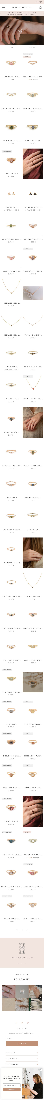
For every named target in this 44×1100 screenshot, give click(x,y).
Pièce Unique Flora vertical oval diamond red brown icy (11, 788)
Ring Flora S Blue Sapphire (11, 399)
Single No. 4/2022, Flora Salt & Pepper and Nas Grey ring (11, 756)
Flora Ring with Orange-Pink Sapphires (11, 174)
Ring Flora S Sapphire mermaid (11, 596)
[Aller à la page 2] (26, 929)
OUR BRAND (10, 1053)
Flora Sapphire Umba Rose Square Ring (33, 887)
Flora (15, 19)
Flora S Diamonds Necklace (33, 335)
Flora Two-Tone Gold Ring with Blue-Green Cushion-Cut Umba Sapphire (11, 855)
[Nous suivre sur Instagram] (22, 1023)
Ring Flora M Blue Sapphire (33, 498)
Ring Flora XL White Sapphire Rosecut (33, 855)
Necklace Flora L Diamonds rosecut (11, 303)
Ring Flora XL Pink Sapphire (11, 271)
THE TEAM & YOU (12, 1064)
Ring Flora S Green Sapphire (11, 563)
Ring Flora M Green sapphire (11, 530)
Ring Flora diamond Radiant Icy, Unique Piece (11, 692)
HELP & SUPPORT (12, 1058)
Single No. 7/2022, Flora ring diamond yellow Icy (32, 724)
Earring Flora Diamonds (11, 207)
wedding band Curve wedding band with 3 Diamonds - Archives (32, 77)
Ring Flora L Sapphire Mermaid (32, 628)
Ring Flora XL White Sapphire (33, 239)
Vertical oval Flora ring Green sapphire (33, 466)
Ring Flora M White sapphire (11, 660)
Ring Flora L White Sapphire (32, 660)
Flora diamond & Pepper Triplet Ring (11, 919)
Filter (11, 47)
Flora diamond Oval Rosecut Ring (32, 919)
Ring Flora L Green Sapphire (11, 141)
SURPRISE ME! (11, 1089)
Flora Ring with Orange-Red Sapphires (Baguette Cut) (11, 821)
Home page (5, 19)
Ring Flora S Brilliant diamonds (11, 109)
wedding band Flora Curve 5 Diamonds (11, 466)
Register (22, 1044)
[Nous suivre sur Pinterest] (28, 1023)
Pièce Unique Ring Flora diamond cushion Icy (33, 788)
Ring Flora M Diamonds (11, 498)
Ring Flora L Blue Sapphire (32, 141)
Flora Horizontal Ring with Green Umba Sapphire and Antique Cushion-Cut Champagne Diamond (11, 887)
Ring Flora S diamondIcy (11, 367)
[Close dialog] (41, 1070)
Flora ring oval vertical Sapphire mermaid (11, 432)
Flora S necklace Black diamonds (32, 596)
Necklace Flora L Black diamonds (11, 335)
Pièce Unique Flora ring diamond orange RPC (32, 756)
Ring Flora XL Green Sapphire (11, 239)
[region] (22, 951)
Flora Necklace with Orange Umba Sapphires (32, 399)
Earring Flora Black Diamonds (33, 207)
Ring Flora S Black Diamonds (32, 367)
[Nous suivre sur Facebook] (16, 1023)
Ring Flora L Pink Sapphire (11, 77)
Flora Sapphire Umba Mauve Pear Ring (33, 271)
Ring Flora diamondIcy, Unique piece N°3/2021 (11, 724)
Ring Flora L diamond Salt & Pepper (32, 109)
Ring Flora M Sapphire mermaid (11, 628)
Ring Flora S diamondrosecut (32, 530)
